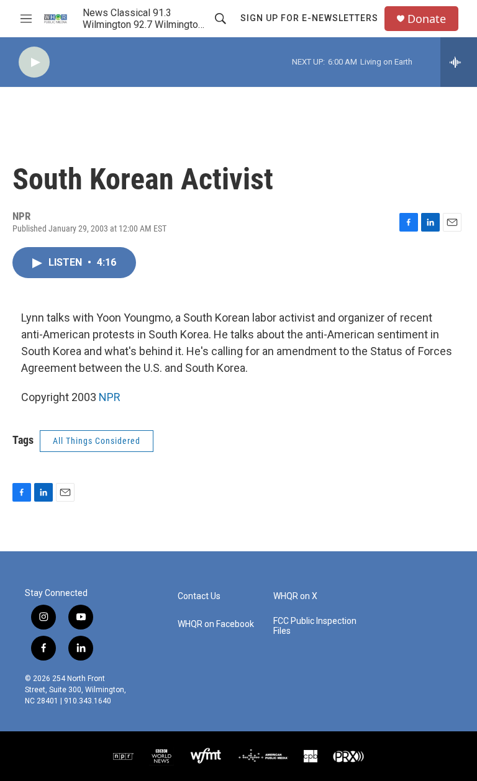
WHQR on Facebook (216, 624)
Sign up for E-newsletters (309, 18)
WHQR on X (295, 596)
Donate (426, 18)
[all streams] (458, 62)
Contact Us (199, 596)
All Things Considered (96, 441)
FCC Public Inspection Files (315, 626)
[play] (34, 62)
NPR (109, 397)
